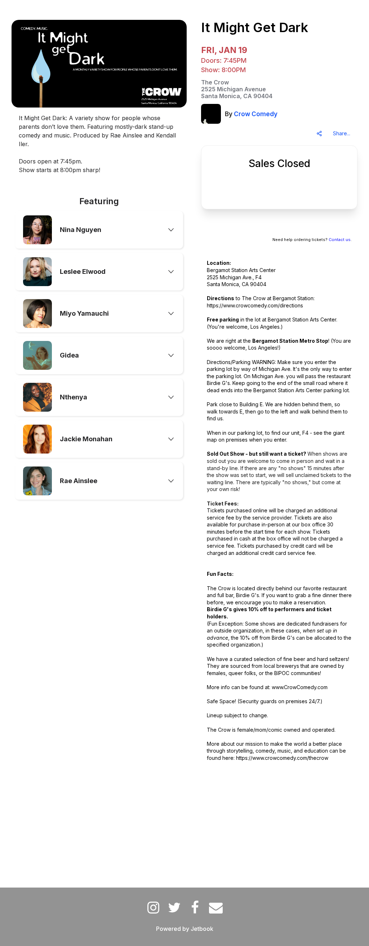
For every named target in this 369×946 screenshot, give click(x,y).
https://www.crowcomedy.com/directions (255, 305)
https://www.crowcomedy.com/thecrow (282, 758)
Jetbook (202, 928)
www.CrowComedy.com (300, 687)
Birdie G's (218, 383)
